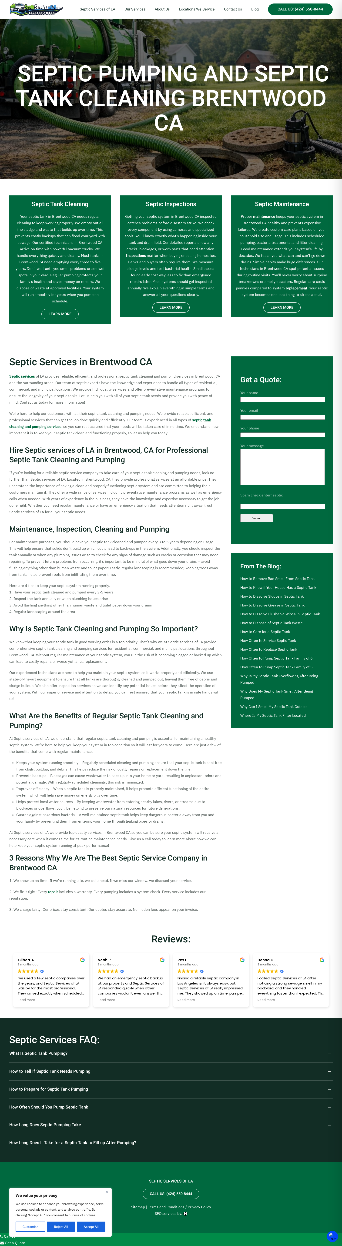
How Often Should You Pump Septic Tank (48, 1107)
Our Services (134, 9)
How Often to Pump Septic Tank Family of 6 (276, 658)
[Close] (107, 1192)
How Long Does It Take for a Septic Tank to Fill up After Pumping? (72, 1143)
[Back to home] (36, 9)
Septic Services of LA (97, 9)
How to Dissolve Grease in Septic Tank (272, 605)
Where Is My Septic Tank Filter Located (273, 715)
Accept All (91, 1227)
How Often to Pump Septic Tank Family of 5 (276, 667)
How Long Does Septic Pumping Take (45, 1125)
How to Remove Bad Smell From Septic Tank (277, 578)
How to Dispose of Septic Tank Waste (271, 622)
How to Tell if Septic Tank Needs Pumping (49, 1071)
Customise (30, 1227)
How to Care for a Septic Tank (265, 631)
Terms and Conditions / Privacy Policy (179, 1207)
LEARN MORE (60, 314)
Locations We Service (197, 9)
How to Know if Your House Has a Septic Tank (278, 587)
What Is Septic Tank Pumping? (38, 1054)
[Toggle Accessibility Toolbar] (332, 1236)
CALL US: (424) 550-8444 (300, 9)
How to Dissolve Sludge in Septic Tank (272, 596)
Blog (255, 9)
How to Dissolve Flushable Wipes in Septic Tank (280, 614)
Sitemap (138, 1207)
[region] (60, 1212)
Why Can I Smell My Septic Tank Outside (274, 706)
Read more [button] (26, 1000)
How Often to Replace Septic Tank (268, 649)
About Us (162, 9)
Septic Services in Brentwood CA (80, 362)
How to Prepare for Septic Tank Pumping (48, 1089)
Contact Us (233, 9)
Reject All (61, 1227)
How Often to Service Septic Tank (268, 640)
